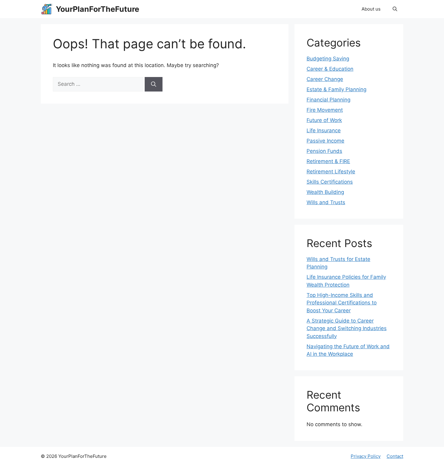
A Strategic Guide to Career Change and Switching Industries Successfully (347, 328)
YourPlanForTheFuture (97, 9)
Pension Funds (324, 151)
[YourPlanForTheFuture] (47, 9)
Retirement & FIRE (328, 161)
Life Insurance (324, 130)
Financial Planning (328, 100)
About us (371, 9)
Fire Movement (325, 110)
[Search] (153, 84)
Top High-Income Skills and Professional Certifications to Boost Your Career (342, 302)
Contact (395, 456)
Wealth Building (325, 192)
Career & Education (330, 69)
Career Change (325, 79)
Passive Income (325, 141)
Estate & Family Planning (336, 89)
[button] (395, 9)
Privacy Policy (366, 456)
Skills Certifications (330, 182)
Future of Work (324, 120)
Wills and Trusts (326, 202)
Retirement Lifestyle (331, 172)
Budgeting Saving (328, 59)
